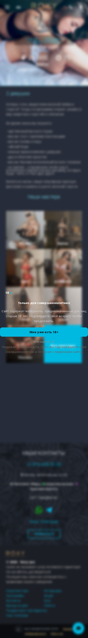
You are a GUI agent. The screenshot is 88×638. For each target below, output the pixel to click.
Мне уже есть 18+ (44, 332)
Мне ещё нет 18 (44, 341)
